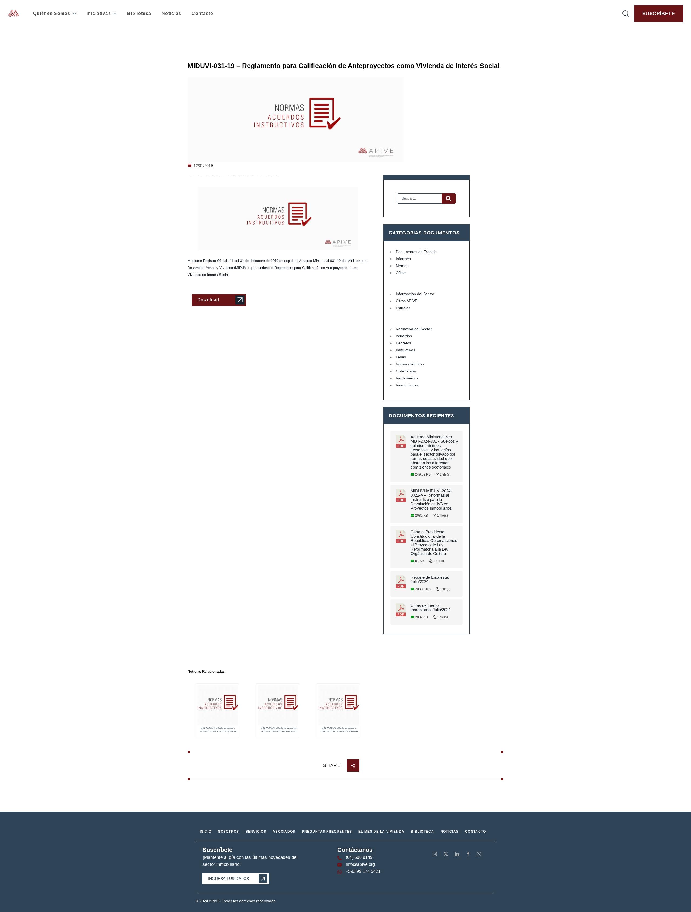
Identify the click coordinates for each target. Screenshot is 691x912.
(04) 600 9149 (359, 857)
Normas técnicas (410, 364)
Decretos (403, 343)
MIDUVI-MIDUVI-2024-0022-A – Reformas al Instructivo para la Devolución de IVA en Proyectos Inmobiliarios (431, 499)
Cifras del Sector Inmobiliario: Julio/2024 (430, 607)
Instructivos (405, 350)
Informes (403, 259)
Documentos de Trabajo (416, 252)
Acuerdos (404, 336)
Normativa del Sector (414, 329)
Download (208, 300)
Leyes (401, 357)
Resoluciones (407, 385)
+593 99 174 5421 (363, 871)
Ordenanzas (406, 371)
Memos (402, 266)
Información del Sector (415, 294)
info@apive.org (360, 864)
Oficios (401, 273)
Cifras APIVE (406, 301)
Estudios (403, 308)
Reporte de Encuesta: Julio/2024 (430, 579)
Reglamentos (407, 378)
